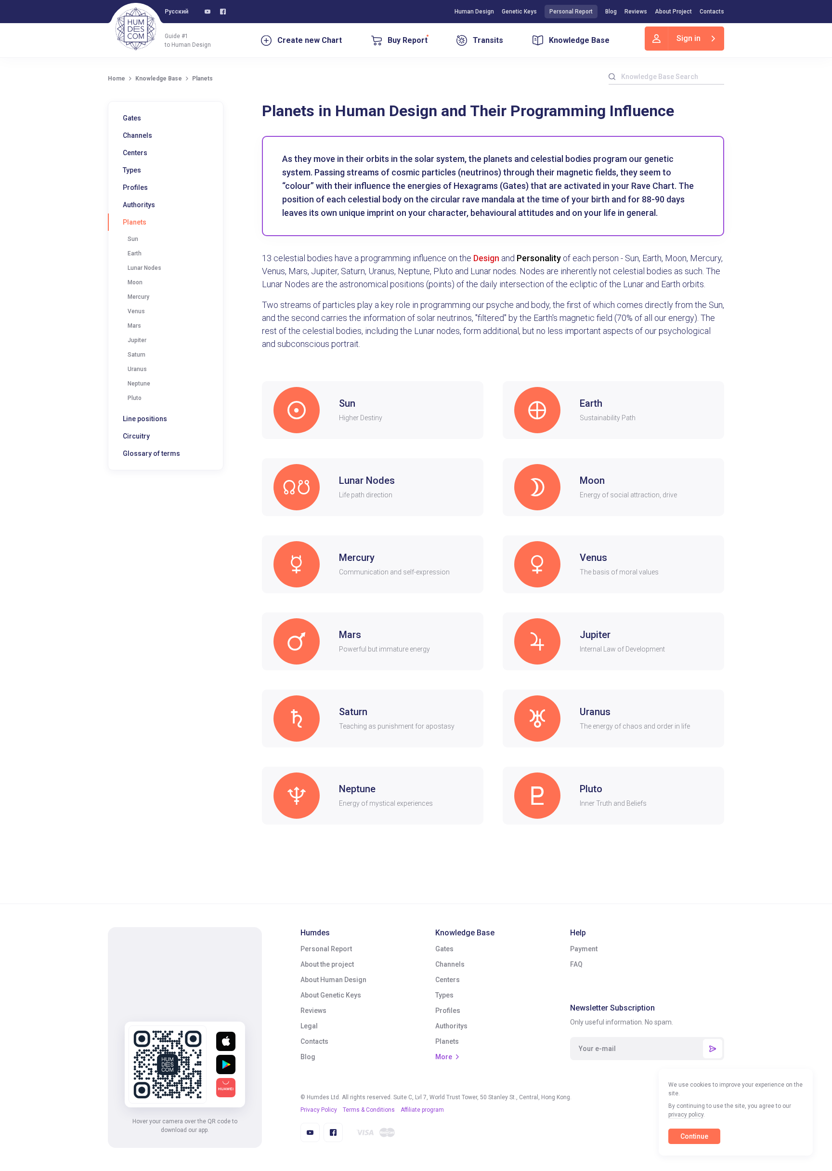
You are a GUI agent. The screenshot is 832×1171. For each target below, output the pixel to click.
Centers (135, 153)
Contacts (712, 11)
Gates (132, 118)
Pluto (135, 398)
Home (116, 78)
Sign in (688, 38)
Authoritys (139, 205)
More (443, 1057)
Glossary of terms (151, 453)
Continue (694, 1136)
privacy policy (685, 1114)
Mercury (138, 296)
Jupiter (137, 340)
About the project (327, 964)
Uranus (137, 369)
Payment (584, 949)
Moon (135, 282)
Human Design (474, 11)
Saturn (136, 354)
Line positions (145, 419)
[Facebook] (223, 11)
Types (132, 170)
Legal (309, 1026)
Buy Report (408, 40)
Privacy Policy (318, 1109)
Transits (488, 40)
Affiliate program (422, 1109)
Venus (136, 311)
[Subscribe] (712, 1048)
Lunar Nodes (144, 268)
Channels (137, 135)
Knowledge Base (579, 40)
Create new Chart (309, 40)
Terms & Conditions (369, 1109)
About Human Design (333, 980)
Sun (133, 239)
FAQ (576, 964)
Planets (134, 222)
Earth (135, 253)
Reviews (635, 11)
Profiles (135, 187)
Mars (134, 325)
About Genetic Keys (330, 995)
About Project (673, 11)
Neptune (139, 383)
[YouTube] (207, 11)
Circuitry (136, 436)
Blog (611, 11)
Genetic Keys (519, 11)
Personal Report (571, 11)
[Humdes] (136, 29)
